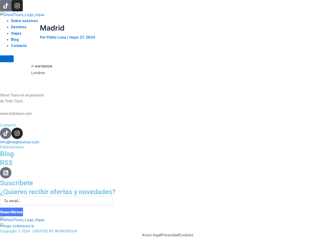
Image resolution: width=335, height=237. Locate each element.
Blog (15, 39)
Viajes (16, 33)
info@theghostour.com (19, 142)
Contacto (19, 46)
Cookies (186, 235)
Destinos (18, 27)
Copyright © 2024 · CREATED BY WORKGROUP (38, 231)
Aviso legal (151, 235)
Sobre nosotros (24, 21)
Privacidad (170, 235)
